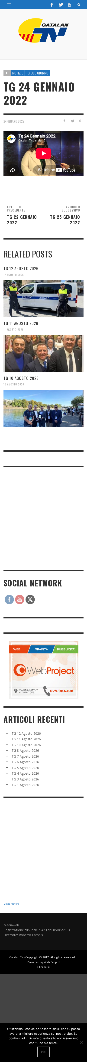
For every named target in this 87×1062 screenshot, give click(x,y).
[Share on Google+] (80, 120)
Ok (43, 1052)
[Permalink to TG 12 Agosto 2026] (43, 298)
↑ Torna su (44, 967)
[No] (81, 1042)
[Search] (9, 4)
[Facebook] (51, 4)
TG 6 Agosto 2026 (25, 762)
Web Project (52, 962)
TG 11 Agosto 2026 (20, 323)
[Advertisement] (43, 518)
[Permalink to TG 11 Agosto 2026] (43, 353)
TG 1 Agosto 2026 (25, 785)
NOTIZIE (17, 72)
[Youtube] (69, 4)
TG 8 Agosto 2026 (25, 750)
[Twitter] (60, 4)
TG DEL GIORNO (37, 72)
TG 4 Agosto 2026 (25, 773)
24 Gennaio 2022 (13, 121)
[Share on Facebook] (64, 120)
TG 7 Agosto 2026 (25, 756)
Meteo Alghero (11, 903)
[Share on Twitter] (72, 120)
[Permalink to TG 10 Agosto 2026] (43, 408)
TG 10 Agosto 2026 (21, 378)
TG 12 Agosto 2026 (21, 268)
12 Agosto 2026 (13, 274)
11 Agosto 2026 (13, 329)
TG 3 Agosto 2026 (25, 779)
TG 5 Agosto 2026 (25, 768)
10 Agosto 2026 (13, 384)
